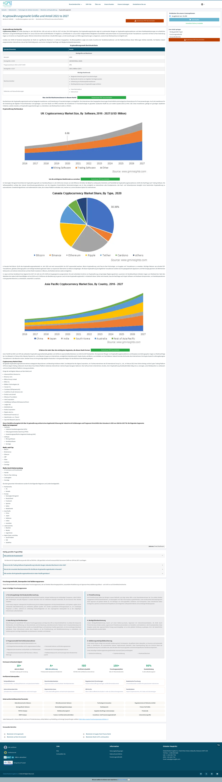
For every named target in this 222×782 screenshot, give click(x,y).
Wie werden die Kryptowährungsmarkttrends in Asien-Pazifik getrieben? (27, 573)
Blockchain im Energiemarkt (15, 734)
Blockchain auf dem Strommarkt (16, 737)
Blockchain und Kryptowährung (49, 10)
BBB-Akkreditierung (51, 669)
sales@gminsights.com (173, 759)
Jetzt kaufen (195, 20)
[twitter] (206, 774)
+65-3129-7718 (171, 757)
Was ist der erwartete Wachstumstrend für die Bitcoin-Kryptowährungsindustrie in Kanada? (33, 569)
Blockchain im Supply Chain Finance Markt (98, 734)
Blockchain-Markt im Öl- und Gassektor (97, 737)
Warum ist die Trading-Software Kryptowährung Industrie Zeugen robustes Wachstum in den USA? (35, 565)
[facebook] (212, 774)
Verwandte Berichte (175, 37)
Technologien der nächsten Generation (28, 10)
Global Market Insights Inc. (10, 774)
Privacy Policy (122, 779)
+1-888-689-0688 (173, 753)
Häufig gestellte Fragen (176, 32)
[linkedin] (201, 774)
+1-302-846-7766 (171, 755)
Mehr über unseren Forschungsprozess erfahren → (93, 719)
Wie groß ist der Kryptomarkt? (13, 556)
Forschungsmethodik (176, 34)
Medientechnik (12, 10)
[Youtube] (217, 774)
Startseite (4, 10)
